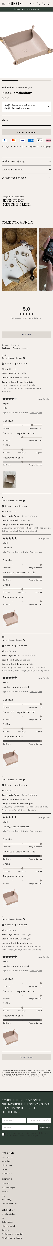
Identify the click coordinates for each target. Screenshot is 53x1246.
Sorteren (6, 348)
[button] (17, 87)
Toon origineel (36, 413)
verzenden (45, 1127)
